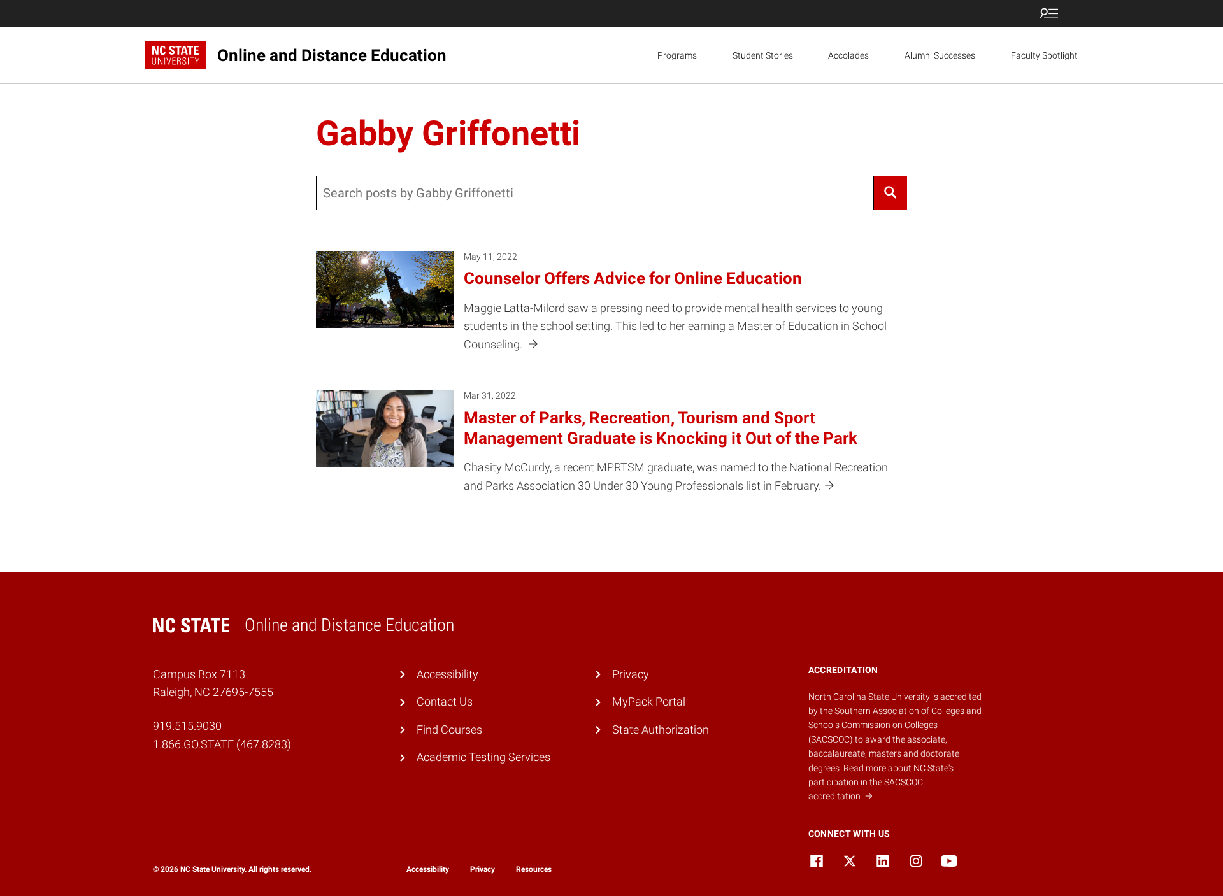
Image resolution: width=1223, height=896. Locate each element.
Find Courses (449, 729)
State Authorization (660, 729)
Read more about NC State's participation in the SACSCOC (881, 782)
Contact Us (445, 701)
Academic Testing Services (483, 757)
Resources (534, 869)
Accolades (848, 55)
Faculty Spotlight (1044, 55)
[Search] (890, 193)
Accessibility (447, 674)
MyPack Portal (648, 701)
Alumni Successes (940, 55)
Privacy (630, 674)
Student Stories (763, 55)
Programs (677, 55)
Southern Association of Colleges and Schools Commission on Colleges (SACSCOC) (895, 725)
